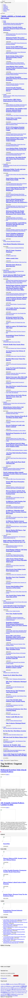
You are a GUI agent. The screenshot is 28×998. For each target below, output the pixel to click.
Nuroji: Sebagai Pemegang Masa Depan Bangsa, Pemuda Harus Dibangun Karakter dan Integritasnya (16, 200)
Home (4, 4)
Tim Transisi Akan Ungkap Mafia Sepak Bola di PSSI (15, 596)
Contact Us (5, 7)
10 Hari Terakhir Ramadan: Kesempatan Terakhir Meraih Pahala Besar (14, 871)
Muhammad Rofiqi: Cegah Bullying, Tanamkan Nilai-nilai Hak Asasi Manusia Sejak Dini (16, 224)
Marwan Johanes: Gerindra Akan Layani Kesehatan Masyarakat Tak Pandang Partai (16, 492)
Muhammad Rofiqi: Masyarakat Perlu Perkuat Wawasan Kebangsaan (16, 38)
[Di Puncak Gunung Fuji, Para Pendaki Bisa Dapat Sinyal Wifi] (16, 314)
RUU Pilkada (5, 994)
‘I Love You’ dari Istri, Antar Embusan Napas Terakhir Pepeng (15, 700)
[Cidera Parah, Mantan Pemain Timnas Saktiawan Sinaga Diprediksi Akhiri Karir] (16, 556)
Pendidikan (5, 164)
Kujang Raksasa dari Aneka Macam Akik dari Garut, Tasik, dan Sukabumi (16, 397)
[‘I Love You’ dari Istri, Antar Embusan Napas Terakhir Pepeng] (16, 697)
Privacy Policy (6, 9)
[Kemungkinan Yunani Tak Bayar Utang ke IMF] (16, 332)
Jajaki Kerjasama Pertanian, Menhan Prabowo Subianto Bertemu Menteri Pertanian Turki (16, 299)
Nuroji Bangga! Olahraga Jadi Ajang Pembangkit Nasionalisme (16, 550)
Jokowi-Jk (3, 987)
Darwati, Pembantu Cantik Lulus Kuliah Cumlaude (15, 426)
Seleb (4, 671)
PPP (1, 992)
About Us (5, 6)
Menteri (10, 989)
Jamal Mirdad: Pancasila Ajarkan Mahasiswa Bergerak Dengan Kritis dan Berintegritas (14, 28)
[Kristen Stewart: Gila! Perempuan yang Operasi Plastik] (16, 688)
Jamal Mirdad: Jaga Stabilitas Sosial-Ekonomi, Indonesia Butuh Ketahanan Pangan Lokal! (16, 110)
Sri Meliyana (13, 994)
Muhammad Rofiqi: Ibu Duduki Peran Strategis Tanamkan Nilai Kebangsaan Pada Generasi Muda (15, 212)
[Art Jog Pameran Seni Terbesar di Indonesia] (16, 348)
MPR (15, 989)
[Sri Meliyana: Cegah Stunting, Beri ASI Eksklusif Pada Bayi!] (16, 498)
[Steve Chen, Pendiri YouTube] (13, 611)
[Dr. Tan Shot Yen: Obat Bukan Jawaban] (12, 728)
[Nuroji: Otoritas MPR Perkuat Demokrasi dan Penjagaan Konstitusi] (16, 44)
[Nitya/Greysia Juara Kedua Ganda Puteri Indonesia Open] (16, 566)
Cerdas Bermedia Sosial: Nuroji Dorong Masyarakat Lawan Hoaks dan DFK (14, 606)
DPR (19, 984)
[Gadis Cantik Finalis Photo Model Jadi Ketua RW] (16, 459)
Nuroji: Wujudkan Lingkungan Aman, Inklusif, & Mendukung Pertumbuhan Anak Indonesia (15, 235)
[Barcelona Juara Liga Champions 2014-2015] (16, 574)
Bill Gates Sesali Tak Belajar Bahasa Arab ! (15, 737)
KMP (12, 988)
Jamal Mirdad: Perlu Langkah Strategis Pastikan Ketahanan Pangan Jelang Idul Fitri (16, 68)
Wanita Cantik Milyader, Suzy (14, 717)
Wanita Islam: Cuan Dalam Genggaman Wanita (13, 118)
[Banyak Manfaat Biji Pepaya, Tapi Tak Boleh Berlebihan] (16, 527)
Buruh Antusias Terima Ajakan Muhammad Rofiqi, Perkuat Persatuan (15, 57)
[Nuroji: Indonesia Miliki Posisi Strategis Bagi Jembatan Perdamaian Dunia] (15, 272)
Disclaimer (5, 8)
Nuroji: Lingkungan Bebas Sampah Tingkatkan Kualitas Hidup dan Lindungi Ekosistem (15, 474)
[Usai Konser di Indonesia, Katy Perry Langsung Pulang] (16, 706)
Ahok (7, 984)
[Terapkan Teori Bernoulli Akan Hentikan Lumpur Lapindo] (16, 663)
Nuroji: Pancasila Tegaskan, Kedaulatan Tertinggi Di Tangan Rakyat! (15, 89)
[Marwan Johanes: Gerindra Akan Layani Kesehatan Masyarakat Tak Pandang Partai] (16, 488)
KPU (25, 988)
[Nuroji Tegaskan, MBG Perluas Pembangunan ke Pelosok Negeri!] (15, 96)
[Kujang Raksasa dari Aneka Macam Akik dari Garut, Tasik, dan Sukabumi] (16, 392)
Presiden (16, 992)
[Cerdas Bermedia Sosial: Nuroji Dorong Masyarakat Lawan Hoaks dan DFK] (15, 603)
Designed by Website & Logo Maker (9, 995)
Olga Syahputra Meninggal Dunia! (16, 723)
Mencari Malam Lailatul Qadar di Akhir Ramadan (14, 934)
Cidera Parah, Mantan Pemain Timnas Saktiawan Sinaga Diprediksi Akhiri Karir (16, 560)
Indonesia (8, 986)
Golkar (2, 986)
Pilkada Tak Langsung (21, 990)
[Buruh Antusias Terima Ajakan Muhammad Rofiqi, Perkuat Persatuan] (16, 53)
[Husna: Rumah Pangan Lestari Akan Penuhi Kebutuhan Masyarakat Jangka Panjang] (16, 135)
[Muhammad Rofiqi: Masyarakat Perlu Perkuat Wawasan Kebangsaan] (16, 35)
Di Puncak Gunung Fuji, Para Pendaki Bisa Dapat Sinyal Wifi (15, 317)
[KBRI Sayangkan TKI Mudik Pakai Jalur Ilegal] (16, 323)
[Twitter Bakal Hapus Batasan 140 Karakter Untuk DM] (16, 654)
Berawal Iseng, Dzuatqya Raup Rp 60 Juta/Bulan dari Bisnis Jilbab (16, 416)
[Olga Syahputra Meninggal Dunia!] (14, 720)
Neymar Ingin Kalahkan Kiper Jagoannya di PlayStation (14, 587)
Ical (5, 986)
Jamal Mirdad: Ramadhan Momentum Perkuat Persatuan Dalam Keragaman (16, 78)
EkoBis (4, 94)
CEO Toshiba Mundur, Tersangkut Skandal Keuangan (16, 308)
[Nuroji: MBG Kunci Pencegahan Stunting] (15, 479)
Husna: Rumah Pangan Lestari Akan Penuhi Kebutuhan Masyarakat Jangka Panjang (16, 139)
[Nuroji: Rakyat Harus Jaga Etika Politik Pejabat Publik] (16, 175)
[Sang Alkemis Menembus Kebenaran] (11, 241)
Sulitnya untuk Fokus (12, 258)
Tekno (4, 600)
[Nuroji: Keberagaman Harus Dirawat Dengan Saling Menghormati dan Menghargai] (16, 184)
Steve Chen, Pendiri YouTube (14, 613)
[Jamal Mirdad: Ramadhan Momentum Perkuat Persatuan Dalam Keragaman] (16, 74)
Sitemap (5, 10)
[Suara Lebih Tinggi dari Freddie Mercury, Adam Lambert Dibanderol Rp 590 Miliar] (15, 751)
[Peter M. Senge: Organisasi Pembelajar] (15, 247)
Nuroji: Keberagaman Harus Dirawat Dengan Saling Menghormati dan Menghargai (16, 189)
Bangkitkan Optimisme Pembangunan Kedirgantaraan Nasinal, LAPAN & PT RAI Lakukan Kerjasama (16, 625)
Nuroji (24, 989)
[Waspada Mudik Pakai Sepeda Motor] (11, 341)
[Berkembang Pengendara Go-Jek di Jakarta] (16, 430)
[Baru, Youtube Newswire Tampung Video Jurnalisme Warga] (16, 645)
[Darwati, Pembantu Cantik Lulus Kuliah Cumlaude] (16, 422)
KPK (22, 988)
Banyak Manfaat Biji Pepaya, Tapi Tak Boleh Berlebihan (16, 530)
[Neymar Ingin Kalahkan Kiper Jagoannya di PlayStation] (16, 583)
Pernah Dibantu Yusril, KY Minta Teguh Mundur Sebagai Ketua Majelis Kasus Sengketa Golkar (16, 445)
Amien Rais (12, 984)
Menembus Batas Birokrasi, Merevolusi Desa (13, 265)
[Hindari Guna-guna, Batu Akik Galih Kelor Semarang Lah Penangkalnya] (16, 374)
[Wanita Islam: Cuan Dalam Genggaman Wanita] (16, 115)
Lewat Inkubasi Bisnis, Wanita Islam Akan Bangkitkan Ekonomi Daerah (16, 149)
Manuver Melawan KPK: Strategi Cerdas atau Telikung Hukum (15, 859)
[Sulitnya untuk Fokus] (11, 255)
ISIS (11, 986)
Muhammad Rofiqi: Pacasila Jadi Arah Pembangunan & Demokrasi (14, 169)
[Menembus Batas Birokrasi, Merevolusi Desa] (16, 262)
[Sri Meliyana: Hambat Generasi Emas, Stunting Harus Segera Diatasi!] (16, 518)
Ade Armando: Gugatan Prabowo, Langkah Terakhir (12, 803)
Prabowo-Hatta (11, 992)
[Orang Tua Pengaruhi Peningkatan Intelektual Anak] (16, 365)
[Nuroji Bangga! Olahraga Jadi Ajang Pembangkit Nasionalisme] (16, 547)
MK (12, 989)
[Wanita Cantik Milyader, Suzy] (13, 714)
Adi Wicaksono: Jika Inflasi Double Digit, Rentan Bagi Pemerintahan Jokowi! (16, 159)
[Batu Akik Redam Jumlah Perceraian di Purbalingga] (16, 383)
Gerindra (23, 984)
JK (20, 986)
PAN (2, 990)
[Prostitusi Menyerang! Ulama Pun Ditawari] (16, 356)
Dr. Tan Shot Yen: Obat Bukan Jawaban (14, 731)
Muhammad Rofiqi (19, 989)
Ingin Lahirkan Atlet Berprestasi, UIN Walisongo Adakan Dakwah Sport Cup (14, 541)
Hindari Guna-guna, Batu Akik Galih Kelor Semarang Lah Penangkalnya (16, 377)
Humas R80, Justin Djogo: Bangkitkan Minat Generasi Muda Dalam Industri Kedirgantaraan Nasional (15, 638)
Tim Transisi (18, 994)
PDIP (8, 991)
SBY (8, 994)
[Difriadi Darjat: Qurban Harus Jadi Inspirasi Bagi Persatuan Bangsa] (15, 404)
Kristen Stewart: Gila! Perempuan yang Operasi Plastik (15, 691)
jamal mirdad (16, 986)
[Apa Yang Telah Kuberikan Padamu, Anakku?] (16, 450)
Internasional (6, 270)
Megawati (6, 989)
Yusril (22, 994)
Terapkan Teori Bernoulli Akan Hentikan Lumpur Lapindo (15, 666)
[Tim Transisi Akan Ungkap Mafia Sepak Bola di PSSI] (16, 592)
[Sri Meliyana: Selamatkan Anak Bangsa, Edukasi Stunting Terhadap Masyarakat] (16, 507)
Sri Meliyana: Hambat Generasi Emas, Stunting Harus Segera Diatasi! (16, 521)
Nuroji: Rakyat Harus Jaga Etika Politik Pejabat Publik (15, 179)
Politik (4, 22)
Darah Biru (6, 843)
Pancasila (5, 990)
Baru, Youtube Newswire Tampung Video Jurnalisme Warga (16, 648)
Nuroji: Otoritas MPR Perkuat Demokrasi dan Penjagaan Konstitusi (16, 47)
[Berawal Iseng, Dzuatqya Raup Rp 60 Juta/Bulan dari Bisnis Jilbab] (16, 413)
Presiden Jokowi (21, 992)
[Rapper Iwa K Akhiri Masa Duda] (11, 672)
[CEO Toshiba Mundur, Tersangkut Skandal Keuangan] (16, 305)
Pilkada (15, 990)
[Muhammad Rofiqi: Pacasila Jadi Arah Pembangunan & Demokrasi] (15, 166)
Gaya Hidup (6, 340)
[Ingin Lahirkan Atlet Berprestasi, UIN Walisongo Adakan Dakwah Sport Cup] (15, 537)
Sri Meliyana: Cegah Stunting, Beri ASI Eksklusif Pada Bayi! (16, 502)
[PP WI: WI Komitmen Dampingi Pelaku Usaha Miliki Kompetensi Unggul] (16, 124)
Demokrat (16, 984)
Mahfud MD (2, 989)
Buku (4, 240)
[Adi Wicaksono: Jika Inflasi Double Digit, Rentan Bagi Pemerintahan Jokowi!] (16, 154)
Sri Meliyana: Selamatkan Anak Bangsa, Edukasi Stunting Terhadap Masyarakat (16, 512)
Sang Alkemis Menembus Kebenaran (13, 244)
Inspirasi (5, 402)
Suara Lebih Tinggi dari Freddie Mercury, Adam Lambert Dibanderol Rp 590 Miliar (15, 754)
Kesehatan (5, 467)
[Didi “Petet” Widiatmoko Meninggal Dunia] (16, 679)
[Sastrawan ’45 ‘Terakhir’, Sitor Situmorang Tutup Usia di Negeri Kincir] (15, 742)
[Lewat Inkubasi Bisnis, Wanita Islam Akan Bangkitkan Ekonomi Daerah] (16, 145)
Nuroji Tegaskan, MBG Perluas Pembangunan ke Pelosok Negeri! (12, 100)
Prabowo (5, 992)
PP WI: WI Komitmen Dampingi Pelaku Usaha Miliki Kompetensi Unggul (15, 128)
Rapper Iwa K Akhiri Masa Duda (12, 675)
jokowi (24, 986)
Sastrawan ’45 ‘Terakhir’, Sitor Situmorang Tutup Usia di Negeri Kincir (14, 745)
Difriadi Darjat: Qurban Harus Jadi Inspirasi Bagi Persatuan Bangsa (13, 407)
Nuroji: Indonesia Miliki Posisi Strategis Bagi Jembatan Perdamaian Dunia (14, 275)
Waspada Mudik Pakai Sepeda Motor (13, 344)
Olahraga (5, 535)
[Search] (1, 1)
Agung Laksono (3, 984)
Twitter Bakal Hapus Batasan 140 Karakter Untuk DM (15, 657)
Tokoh (4, 727)
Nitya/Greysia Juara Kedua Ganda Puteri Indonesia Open (16, 570)
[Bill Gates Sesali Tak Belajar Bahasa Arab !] (13, 734)
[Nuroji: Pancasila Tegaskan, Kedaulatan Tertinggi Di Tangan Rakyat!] (16, 85)
